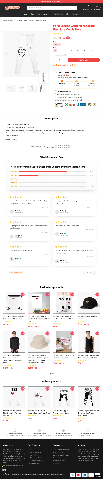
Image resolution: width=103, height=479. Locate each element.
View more (51, 373)
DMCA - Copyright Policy (36, 458)
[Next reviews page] (94, 273)
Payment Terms (58, 452)
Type (54, 41)
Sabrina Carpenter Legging (38, 20)
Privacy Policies (33, 455)
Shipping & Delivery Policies (61, 449)
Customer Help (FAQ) (59, 460)
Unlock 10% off (4, 470)
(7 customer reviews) (68, 34)
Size (54, 47)
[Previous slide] (6, 54)
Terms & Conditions (35, 452)
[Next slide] (47, 54)
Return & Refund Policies (61, 455)
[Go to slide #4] (42, 88)
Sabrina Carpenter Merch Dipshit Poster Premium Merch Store (39, 319)
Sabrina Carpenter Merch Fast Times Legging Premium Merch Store (88, 413)
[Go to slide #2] (21, 88)
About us (31, 449)
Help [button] (99, 476)
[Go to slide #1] (11, 88)
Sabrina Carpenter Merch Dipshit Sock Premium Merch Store (63, 319)
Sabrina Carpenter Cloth (18, 20)
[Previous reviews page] (84, 273)
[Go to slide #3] (32, 88)
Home (5, 20)
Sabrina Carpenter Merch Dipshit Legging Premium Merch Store (12, 413)
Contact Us (56, 458)
